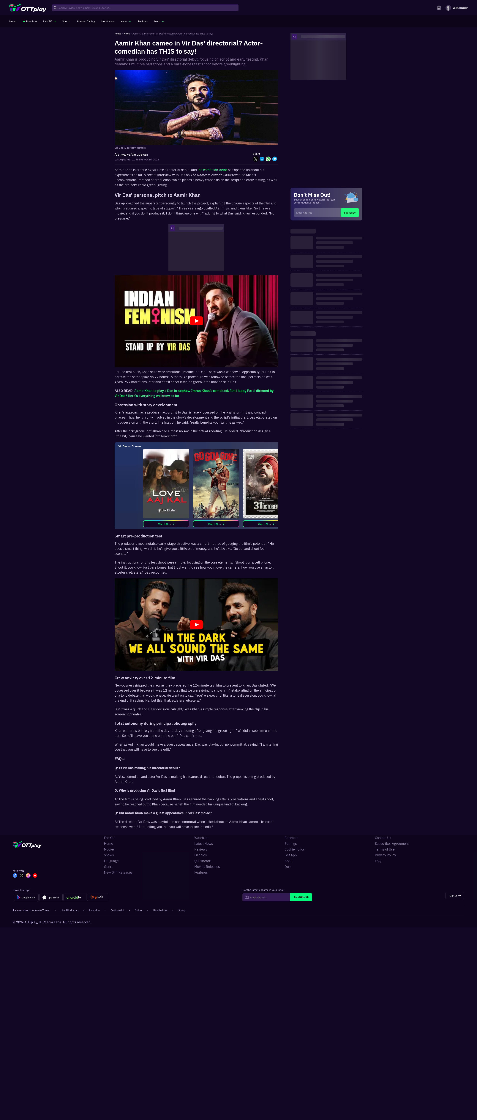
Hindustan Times (40, 910)
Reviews (200, 849)
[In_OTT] (28, 875)
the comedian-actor (212, 169)
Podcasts (291, 837)
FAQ (378, 860)
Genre (108, 866)
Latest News (203, 843)
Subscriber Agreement (392, 843)
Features (201, 872)
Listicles (200, 855)
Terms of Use (385, 849)
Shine (138, 910)
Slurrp (181, 910)
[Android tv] (74, 897)
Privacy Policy (385, 855)
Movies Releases (207, 866)
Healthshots (160, 910)
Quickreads (202, 860)
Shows (109, 855)
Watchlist (201, 837)
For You (109, 837)
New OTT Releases (118, 872)
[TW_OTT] (21, 875)
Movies (109, 849)
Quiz (288, 866)
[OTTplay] (27, 7)
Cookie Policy (295, 849)
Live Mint (94, 910)
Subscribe (350, 212)
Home (108, 843)
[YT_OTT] (35, 875)
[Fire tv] (97, 897)
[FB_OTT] (15, 875)
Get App (291, 855)
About (289, 860)
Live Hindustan (69, 910)
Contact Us (383, 837)
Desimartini (117, 910)
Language (111, 860)
